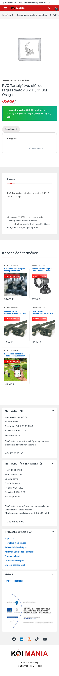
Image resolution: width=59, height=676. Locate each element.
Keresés (43, 8)
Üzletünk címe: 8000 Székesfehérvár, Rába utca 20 (27, 3)
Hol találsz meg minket (15, 543)
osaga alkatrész (14, 227)
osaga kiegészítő (31, 227)
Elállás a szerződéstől (15, 565)
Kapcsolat (9, 538)
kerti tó (26, 224)
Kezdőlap (6, 15)
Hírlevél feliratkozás (14, 581)
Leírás (11, 179)
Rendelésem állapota (14, 560)
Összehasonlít (11, 129)
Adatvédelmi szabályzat (16, 547)
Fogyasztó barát (12, 556)
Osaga (47, 224)
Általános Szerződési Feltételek (19, 552)
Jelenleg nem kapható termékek (32, 15)
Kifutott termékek (11, 265)
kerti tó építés (36, 224)
